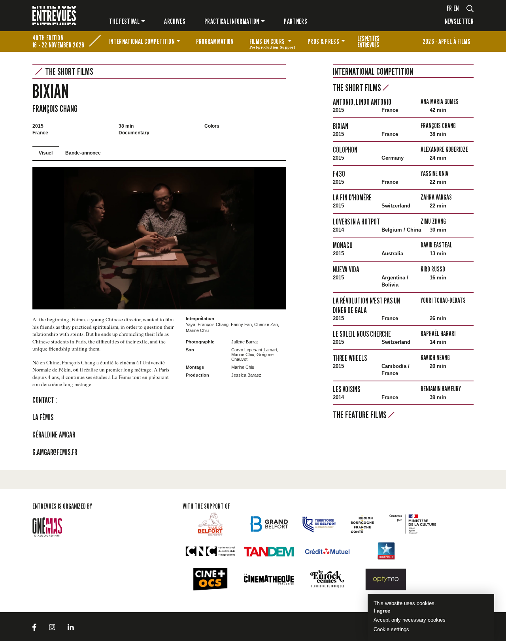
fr (449, 8)
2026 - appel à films (446, 41)
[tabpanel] (159, 238)
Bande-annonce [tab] (83, 153)
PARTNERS (295, 21)
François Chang (54, 108)
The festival (124, 21)
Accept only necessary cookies (410, 620)
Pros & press (323, 41)
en (456, 8)
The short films (69, 71)
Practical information (231, 21)
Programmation (215, 41)
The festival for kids (368, 41)
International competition (141, 41)
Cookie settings (391, 629)
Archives (174, 21)
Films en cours (272, 42)
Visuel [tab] (46, 153)
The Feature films (360, 414)
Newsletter (459, 21)
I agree (382, 611)
